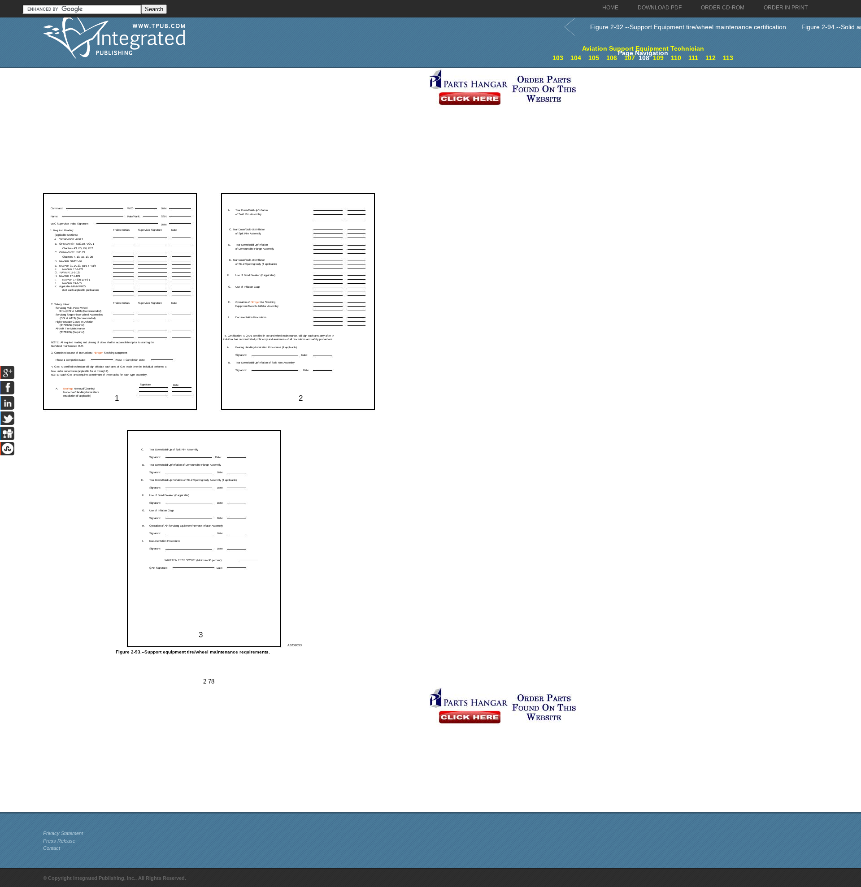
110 (676, 57)
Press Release (59, 841)
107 (629, 57)
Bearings (68, 388)
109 (658, 57)
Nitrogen (255, 302)
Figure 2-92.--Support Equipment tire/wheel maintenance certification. (689, 26)
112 (710, 57)
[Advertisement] (233, 131)
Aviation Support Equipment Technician (643, 48)
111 (693, 57)
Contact (51, 848)
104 (575, 57)
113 (728, 57)
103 (557, 57)
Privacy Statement (63, 833)
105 (593, 57)
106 (611, 57)
